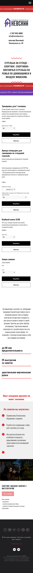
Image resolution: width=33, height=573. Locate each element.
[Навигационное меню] (30, 3)
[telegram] (18, 549)
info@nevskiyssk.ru (16, 544)
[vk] (14, 549)
